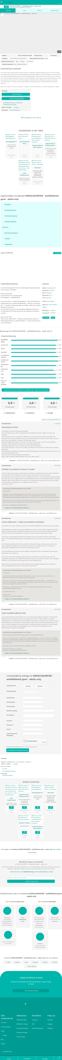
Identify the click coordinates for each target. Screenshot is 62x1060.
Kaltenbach (49, 293)
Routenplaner (58, 253)
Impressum (35, 1019)
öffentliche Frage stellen (31, 881)
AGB (33, 1024)
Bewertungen (55, 10)
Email (8, 729)
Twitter (26, 962)
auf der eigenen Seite (54, 919)
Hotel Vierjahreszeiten (24, 174)
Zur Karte (4, 768)
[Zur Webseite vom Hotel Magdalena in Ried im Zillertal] (31, 117)
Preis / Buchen (16, 94)
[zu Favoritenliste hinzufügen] (2, 14)
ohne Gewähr (57, 849)
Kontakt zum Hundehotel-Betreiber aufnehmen (16, 507)
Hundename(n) (11, 706)
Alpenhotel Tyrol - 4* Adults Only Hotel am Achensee (50, 145)
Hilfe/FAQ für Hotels (21, 1019)
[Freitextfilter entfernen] (54, 2)
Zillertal (44, 307)
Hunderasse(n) (11, 702)
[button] (31, 33)
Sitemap (3, 1043)
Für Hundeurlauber (6, 1026)
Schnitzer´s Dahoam (24, 823)
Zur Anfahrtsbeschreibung (9, 771)
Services (5, 227)
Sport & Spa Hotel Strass (24, 142)
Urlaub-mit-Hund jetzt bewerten (26, 390)
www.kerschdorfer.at (15, 110)
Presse (3, 1031)
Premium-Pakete (20, 1036)
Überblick (7, 204)
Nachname (10, 725)
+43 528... (9, 107)
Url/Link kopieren (31, 966)
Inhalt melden (32, 852)
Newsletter (50, 1028)
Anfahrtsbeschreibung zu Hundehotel (12, 102)
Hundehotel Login (7, 1051)
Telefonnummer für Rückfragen (12, 734)
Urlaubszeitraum (11, 685)
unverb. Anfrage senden (16, 98)
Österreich (48, 297)
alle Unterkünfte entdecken (31, 990)
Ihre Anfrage (10, 715)
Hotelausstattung (10, 221)
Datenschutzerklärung (14, 746)
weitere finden (22, 919)
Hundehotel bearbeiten (22, 1028)
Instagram (50, 1024)
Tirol (51, 295)
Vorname (9, 720)
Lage (24, 10)
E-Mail (8, 962)
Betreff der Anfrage (12, 710)
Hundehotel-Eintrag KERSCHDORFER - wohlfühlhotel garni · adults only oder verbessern (39, 922)
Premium (58, 132)
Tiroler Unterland (52, 304)
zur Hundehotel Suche (1, 6)
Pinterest (54, 962)
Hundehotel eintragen (22, 1032)
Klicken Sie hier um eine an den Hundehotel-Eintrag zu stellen (31, 871)
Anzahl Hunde (10, 697)
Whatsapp (35, 962)
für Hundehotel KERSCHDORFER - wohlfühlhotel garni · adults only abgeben (7, 921)
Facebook (17, 962)
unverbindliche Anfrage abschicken (17, 750)
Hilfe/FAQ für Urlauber (22, 1024)
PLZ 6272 (51, 290)
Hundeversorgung (10, 216)
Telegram (45, 962)
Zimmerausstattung (11, 233)
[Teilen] (56, 1058)
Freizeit (7, 238)
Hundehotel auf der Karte (9, 104)
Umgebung (8, 244)
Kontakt (53, 317)
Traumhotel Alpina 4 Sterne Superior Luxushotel (37, 147)
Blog (2, 1039)
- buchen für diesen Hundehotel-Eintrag (40, 945)
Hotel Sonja (37, 167)
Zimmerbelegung (11, 691)
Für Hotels (3, 1022)
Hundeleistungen (10, 210)
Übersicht (8, 10)
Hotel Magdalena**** (11, 141)
